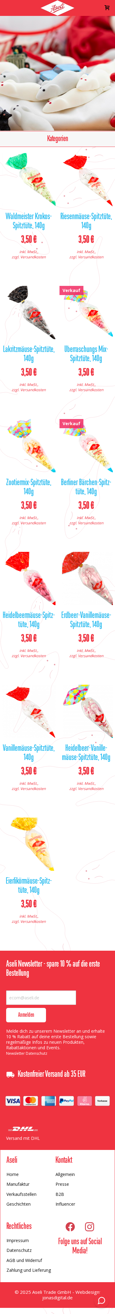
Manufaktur (17, 1184)
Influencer (65, 1204)
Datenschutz (19, 1250)
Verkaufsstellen (21, 1194)
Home (12, 1174)
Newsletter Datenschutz (26, 1053)
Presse (62, 1184)
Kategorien (57, 139)
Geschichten (18, 1204)
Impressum (17, 1240)
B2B (60, 1194)
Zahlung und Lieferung (28, 1270)
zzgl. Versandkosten (29, 257)
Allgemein (65, 1174)
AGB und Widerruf (24, 1260)
